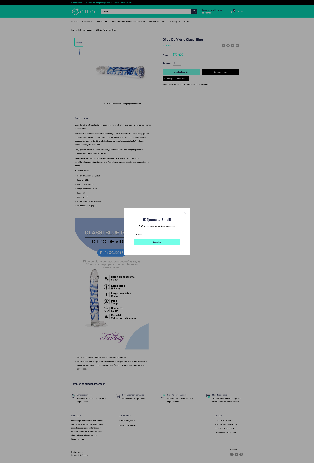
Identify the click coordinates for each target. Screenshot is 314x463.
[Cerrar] (185, 213)
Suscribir (157, 242)
